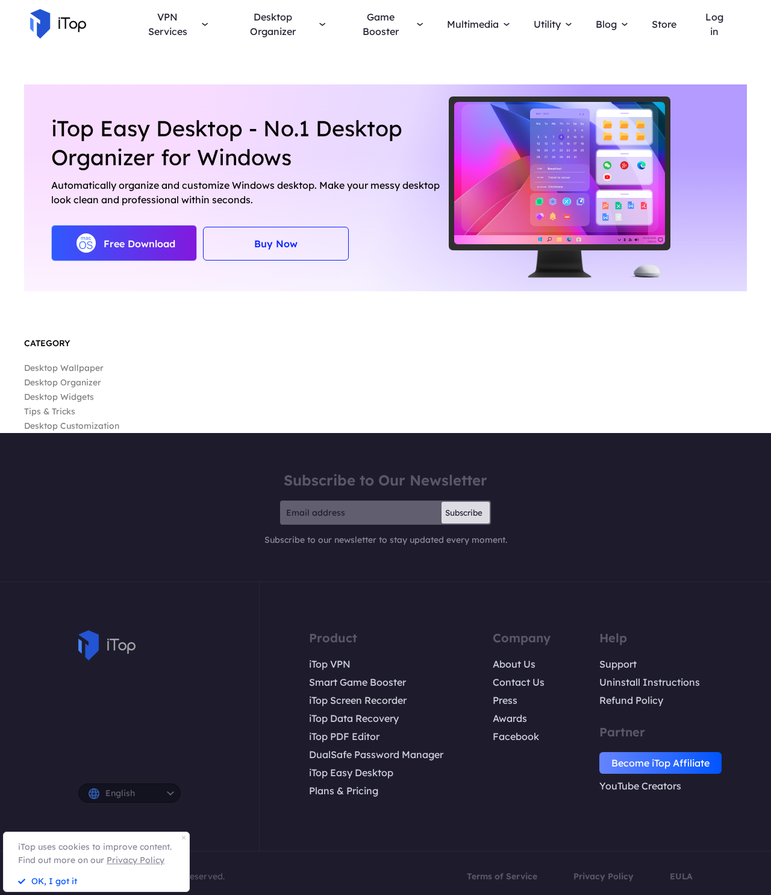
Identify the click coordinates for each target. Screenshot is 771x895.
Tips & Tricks (49, 411)
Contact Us (519, 682)
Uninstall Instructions (649, 682)
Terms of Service (502, 876)
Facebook (516, 736)
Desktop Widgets (59, 396)
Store (664, 24)
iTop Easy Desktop (351, 773)
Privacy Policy (603, 876)
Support (618, 664)
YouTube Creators (640, 786)
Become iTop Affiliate (660, 763)
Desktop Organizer (62, 382)
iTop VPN (330, 664)
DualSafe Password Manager (376, 754)
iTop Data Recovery (354, 718)
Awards (510, 718)
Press (505, 700)
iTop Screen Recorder (358, 700)
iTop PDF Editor (344, 736)
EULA (681, 876)
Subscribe (463, 512)
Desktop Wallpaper (64, 367)
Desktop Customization (71, 425)
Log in (714, 24)
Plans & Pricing (343, 791)
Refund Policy (631, 700)
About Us (514, 664)
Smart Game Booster (357, 682)
